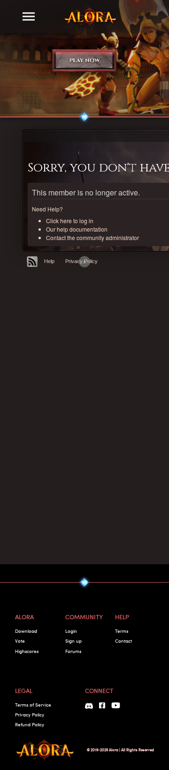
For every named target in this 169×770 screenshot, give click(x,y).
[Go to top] (84, 261)
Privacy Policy (29, 714)
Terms (121, 631)
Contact (123, 641)
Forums (73, 651)
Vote (20, 641)
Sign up (73, 641)
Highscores (26, 651)
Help (49, 261)
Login (71, 631)
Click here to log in (69, 221)
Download (26, 631)
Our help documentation (77, 229)
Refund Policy (29, 724)
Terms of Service (33, 704)
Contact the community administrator (92, 237)
